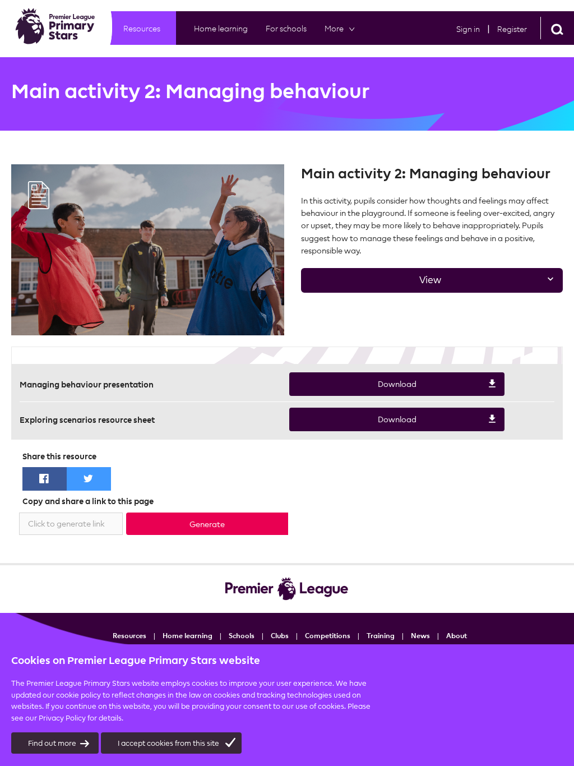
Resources (141, 28)
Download (352, 387)
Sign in (468, 29)
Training (381, 635)
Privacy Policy (62, 717)
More (334, 28)
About (456, 635)
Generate (207, 524)
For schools (286, 28)
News (420, 635)
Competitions (327, 635)
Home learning (221, 28)
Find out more (52, 743)
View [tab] (371, 283)
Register (512, 29)
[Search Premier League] (557, 28)
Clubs (280, 635)
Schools (241, 635)
